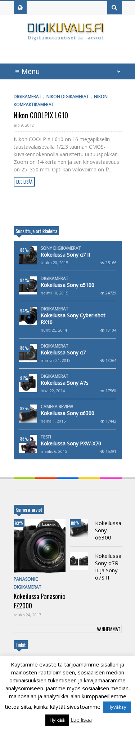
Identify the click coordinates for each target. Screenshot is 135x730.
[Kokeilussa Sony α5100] (28, 285)
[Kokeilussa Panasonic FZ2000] (40, 546)
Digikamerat (27, 96)
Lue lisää (24, 182)
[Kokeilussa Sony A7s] (28, 383)
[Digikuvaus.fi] (67, 37)
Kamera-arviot (28, 509)
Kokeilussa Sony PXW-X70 (71, 443)
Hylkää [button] (57, 720)
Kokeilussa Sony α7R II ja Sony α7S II (108, 566)
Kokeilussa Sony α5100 (67, 284)
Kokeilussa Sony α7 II (65, 254)
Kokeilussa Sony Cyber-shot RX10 (73, 318)
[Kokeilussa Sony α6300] (28, 414)
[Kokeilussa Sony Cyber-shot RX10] (28, 316)
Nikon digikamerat (67, 96)
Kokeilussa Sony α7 (63, 352)
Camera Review (57, 407)
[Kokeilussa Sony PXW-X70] (28, 444)
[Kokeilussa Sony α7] (28, 353)
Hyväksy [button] (117, 707)
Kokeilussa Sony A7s (65, 382)
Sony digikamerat (61, 248)
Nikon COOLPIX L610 (41, 115)
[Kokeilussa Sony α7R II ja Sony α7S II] (79, 561)
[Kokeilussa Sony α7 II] (28, 255)
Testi (46, 437)
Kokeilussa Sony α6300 (67, 413)
